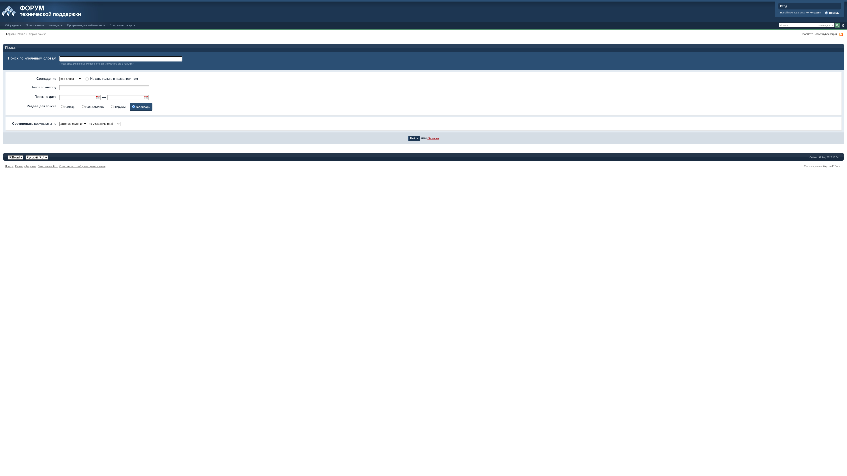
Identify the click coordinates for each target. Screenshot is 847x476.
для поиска (41, 106)
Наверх (9, 166)
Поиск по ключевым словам (32, 58)
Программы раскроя (122, 25)
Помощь (833, 12)
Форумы (120, 107)
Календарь (55, 25)
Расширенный (843, 25)
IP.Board (836, 166)
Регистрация (813, 12)
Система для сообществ (818, 166)
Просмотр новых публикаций (819, 34)
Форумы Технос (15, 34)
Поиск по (43, 87)
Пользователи (35, 25)
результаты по (34, 123)
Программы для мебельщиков (86, 25)
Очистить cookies (48, 166)
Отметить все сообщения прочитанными (82, 166)
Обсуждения (13, 25)
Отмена (433, 138)
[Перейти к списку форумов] (51, 10)
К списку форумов (25, 166)
